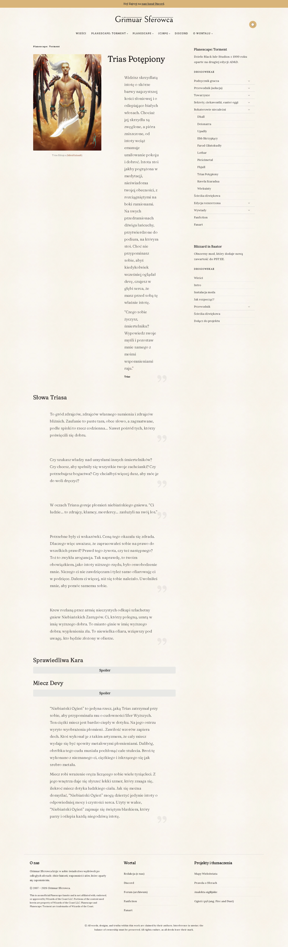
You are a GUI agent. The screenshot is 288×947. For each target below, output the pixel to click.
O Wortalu (202, 33)
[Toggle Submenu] (249, 80)
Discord (181, 33)
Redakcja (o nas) (134, 873)
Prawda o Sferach (205, 882)
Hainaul (77, 155)
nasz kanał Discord (153, 3)
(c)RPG (163, 33)
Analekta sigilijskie (205, 892)
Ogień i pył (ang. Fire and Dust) (214, 901)
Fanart (128, 910)
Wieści (81, 33)
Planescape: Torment (108, 33)
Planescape (142, 33)
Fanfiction (130, 901)
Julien (70, 155)
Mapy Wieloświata (205, 873)
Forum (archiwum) (136, 892)
